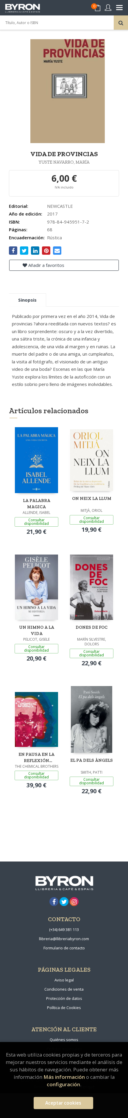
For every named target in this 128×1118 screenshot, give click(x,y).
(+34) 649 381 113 (64, 929)
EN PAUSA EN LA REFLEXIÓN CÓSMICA (36, 757)
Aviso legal (64, 980)
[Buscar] (121, 22)
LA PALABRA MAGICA (36, 503)
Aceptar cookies (63, 1103)
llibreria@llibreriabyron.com (64, 938)
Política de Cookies (64, 1007)
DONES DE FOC (91, 627)
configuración (63, 1084)
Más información (64, 1076)
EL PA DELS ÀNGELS (91, 760)
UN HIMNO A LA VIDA (36, 630)
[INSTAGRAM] (74, 901)
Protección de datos (64, 998)
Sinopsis (27, 300)
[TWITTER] (64, 901)
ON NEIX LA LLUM (91, 498)
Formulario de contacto (64, 948)
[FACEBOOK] (53, 901)
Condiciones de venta (64, 989)
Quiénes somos (64, 1039)
